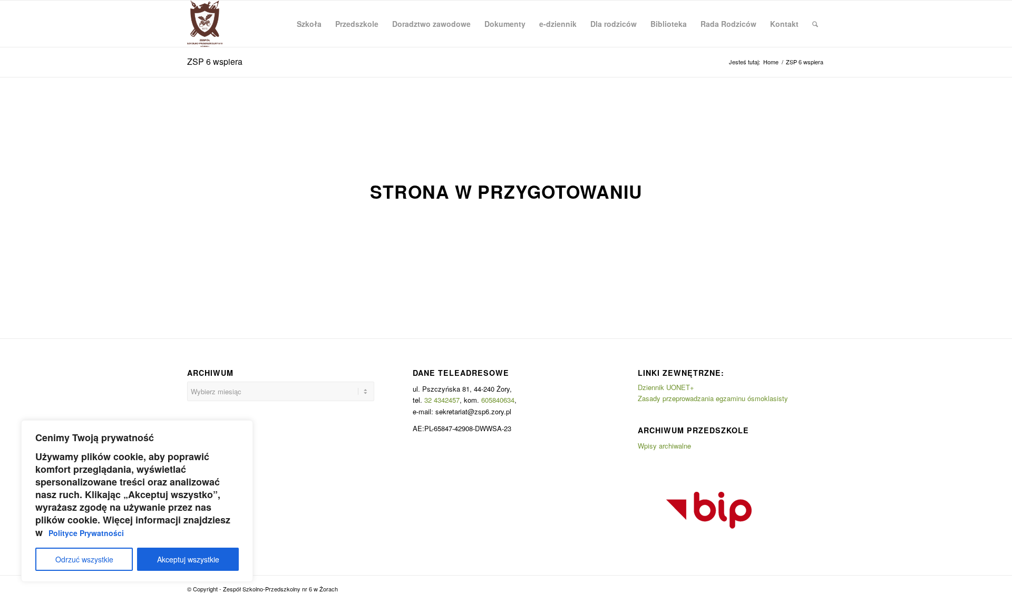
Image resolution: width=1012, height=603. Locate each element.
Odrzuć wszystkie (84, 559)
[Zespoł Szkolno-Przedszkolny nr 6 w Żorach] (204, 24)
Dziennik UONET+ (666, 387)
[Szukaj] (815, 24)
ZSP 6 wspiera (214, 61)
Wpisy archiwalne (664, 446)
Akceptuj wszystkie (188, 559)
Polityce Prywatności (86, 533)
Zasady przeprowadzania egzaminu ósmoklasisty (713, 398)
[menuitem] (309, 24)
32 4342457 (442, 400)
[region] (137, 501)
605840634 (497, 400)
